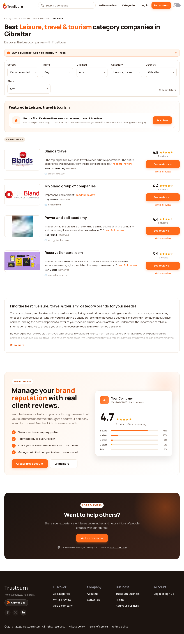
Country (151, 64)
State (10, 81)
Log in (144, 5)
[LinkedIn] (23, 612)
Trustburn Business (127, 593)
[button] (22, 72)
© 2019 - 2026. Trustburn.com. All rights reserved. (34, 626)
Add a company (63, 605)
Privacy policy (76, 626)
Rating (46, 64)
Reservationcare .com (64, 252)
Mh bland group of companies (70, 186)
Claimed (82, 64)
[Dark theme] (176, 5)
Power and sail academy (66, 217)
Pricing (120, 599)
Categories (128, 5)
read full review (122, 163)
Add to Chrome (118, 547)
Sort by (11, 64)
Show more (17, 345)
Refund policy (119, 626)
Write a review (108, 5)
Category (117, 64)
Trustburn (16, 587)
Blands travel (56, 151)
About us (92, 593)
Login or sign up (164, 593)
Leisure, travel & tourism (35, 18)
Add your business (127, 605)
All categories (61, 593)
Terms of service (98, 626)
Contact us (93, 599)
